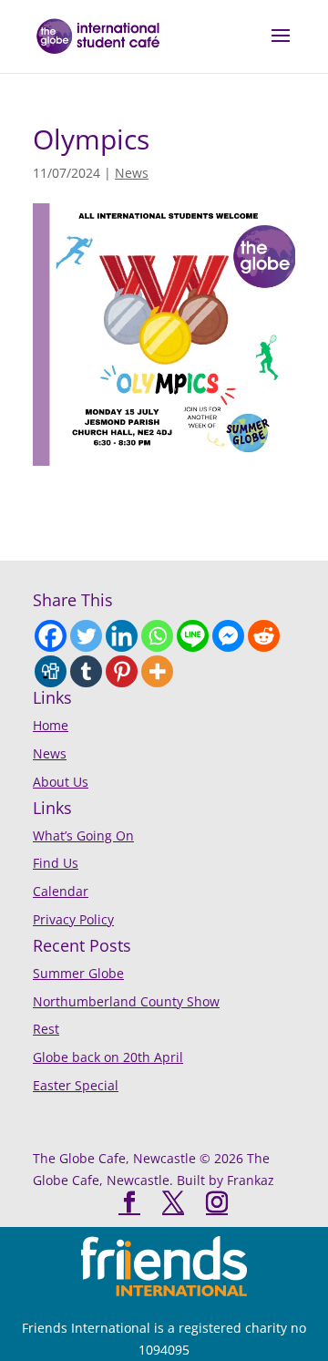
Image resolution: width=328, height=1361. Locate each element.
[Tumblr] (86, 671)
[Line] (193, 636)
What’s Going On (83, 835)
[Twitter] (86, 636)
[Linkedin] (122, 636)
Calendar (60, 891)
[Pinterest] (122, 671)
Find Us (55, 862)
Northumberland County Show (126, 1001)
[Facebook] (51, 636)
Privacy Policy (73, 919)
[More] (157, 671)
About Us (60, 781)
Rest (46, 1028)
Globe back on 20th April (108, 1057)
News (132, 172)
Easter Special (75, 1085)
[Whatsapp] (157, 636)
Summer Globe (78, 973)
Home (50, 725)
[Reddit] (264, 636)
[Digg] (51, 671)
